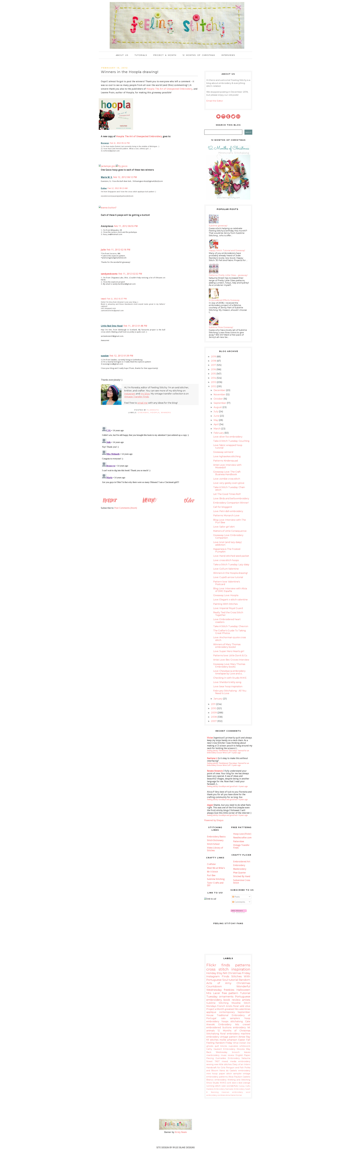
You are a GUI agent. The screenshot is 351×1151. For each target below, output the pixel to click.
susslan (105, 355)
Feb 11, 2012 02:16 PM (118, 249)
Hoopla (155, 412)
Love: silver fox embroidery (227, 436)
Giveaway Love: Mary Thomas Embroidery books (229, 665)
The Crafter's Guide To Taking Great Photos (229, 631)
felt (225, 973)
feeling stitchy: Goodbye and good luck (222, 786)
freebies (229, 989)
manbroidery (213, 1055)
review (231, 1055)
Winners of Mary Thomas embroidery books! (226, 645)
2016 (213, 369)
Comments (239, 902)
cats (223, 1018)
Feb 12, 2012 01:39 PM (121, 355)
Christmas (234, 973)
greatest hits (231, 1009)
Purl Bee (211, 875)
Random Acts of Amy (228, 981)
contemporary (227, 1012)
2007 (214, 721)
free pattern (230, 993)
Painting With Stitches (225, 604)
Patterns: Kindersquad (225, 460)
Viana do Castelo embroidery (234, 1070)
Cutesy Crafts (244, 1086)
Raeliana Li (212, 758)
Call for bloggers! (222, 507)
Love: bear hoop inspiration (227, 686)
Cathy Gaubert (214, 1049)
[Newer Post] (110, 503)
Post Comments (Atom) (125, 508)
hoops (225, 1021)
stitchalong (236, 1021)
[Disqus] (149, 460)
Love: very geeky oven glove (228, 483)
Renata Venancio (215, 771)
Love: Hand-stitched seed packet (231, 556)
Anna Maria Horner (234, 1095)
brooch (236, 1052)
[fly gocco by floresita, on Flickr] (123, 166)
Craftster (211, 864)
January (218, 698)
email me (143, 403)
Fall (248, 1040)
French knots (224, 1006)
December (220, 390)
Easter (241, 1040)
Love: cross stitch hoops (226, 560)
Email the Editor (214, 100)
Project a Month (164, 55)
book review (231, 999)
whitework (244, 1046)
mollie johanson (228, 1040)
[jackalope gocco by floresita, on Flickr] (109, 166)
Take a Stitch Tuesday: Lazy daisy (231, 564)
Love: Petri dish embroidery (228, 511)
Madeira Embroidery (215, 1089)
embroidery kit (241, 1027)
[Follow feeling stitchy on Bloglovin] (238, 912)
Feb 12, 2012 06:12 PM (125, 177)
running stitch (213, 1086)
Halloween (243, 989)
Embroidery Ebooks (234, 1049)
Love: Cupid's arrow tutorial (228, 577)
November (220, 394)
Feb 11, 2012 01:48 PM (135, 326)
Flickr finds (218, 965)
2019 (214, 356)
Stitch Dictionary (215, 840)
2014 (214, 378)
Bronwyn (105, 143)
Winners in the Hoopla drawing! (230, 573)
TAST (217, 1061)
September (220, 403)
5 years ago (236, 765)
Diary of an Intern (241, 1064)
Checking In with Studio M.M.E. (230, 678)
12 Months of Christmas (199, 55)
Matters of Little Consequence (230, 531)
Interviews (228, 55)
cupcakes (233, 1046)
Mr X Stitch (212, 871)
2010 (214, 708)
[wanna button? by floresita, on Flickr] (109, 207)
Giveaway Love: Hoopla (225, 595)
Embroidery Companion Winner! (231, 502)
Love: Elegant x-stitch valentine (230, 599)
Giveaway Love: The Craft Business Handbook (227, 473)
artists (246, 999)
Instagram (129, 393)
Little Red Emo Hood (112, 326)
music (224, 1055)
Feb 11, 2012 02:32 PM (130, 274)
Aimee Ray (244, 1037)
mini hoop (212, 1073)
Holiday (211, 973)
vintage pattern (229, 1037)
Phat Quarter (239, 872)
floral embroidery (230, 1033)
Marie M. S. (106, 177)
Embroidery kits (228, 1024)
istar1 (103, 299)
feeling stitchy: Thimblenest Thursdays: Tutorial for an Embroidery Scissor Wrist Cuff (228, 752)
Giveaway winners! (223, 452)
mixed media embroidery (236, 1061)
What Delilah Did (241, 1043)
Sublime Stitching (216, 879)
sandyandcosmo (109, 274)
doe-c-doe (237, 1083)
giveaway (143, 412)
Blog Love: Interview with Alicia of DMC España (230, 589)
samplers (235, 1018)
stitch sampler (233, 1073)
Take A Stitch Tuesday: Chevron (230, 626)
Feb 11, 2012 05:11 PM (120, 143)
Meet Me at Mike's (216, 868)
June (217, 416)
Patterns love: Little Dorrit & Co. (230, 655)
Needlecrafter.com (242, 837)
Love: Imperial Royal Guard (228, 608)
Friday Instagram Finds (228, 974)
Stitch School (213, 844)
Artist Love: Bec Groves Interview (231, 659)
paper (222, 1073)
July (216, 411)
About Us (122, 55)
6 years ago (243, 786)
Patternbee (238, 841)
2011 (213, 704)
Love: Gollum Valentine (226, 568)
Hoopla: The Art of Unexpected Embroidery (169, 89)
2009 (214, 712)
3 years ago (236, 753)
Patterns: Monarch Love (226, 515)
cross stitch (217, 969)
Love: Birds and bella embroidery (231, 498)
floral (236, 1006)
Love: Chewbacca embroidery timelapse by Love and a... (229, 672)
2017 (214, 365)
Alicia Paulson (235, 1077)
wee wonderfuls (229, 1086)
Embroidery (239, 865)
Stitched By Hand (241, 876)
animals (210, 1030)
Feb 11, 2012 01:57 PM (117, 299)
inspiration (240, 969)
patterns (242, 965)
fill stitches (212, 1040)
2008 (214, 717)
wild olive (245, 1006)
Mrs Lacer (213, 993)
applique (211, 1012)
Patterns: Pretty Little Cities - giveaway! (228, 275)
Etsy (219, 973)
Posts (237, 896)
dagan (210, 805)
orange (246, 1083)
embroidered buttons (218, 1027)
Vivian (210, 737)
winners (166, 412)
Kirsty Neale (181, 1132)
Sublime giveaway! (218, 225)
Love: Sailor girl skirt (224, 526)
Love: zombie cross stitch (226, 478)
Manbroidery (239, 869)
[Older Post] (189, 503)
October (218, 398)
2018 (214, 361)
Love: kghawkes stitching (227, 456)
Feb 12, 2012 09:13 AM (118, 188)
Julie (103, 249)
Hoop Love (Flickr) (242, 834)
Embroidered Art (241, 861)
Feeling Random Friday (219, 1043)
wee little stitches (223, 1064)
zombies (221, 1095)
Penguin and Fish (235, 1067)
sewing (209, 1064)
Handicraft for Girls (215, 1067)
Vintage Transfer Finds (136, 396)
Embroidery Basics (216, 836)
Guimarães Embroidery (228, 1058)
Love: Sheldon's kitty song (227, 682)
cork (229, 1083)
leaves (247, 1052)
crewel (246, 1024)
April (216, 424)
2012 (214, 386)
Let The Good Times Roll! (227, 494)
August (218, 407)
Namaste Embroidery (235, 1089)
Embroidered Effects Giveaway (224, 300)
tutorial (233, 979)
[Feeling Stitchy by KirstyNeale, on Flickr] (175, 1129)
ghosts (209, 1046)
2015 (213, 373)
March (217, 428)
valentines (244, 1009)
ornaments (226, 996)
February (219, 433)
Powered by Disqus (213, 820)
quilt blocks (221, 1046)
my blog (145, 393)
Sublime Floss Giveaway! (221, 327)
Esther (104, 188)
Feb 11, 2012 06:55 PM (126, 226)
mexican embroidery (232, 1092)
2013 (214, 382)
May (216, 420)
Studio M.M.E (219, 1083)
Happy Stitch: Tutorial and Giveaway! (227, 250)
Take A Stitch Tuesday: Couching (231, 441)
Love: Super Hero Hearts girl (228, 651)
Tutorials (141, 55)
